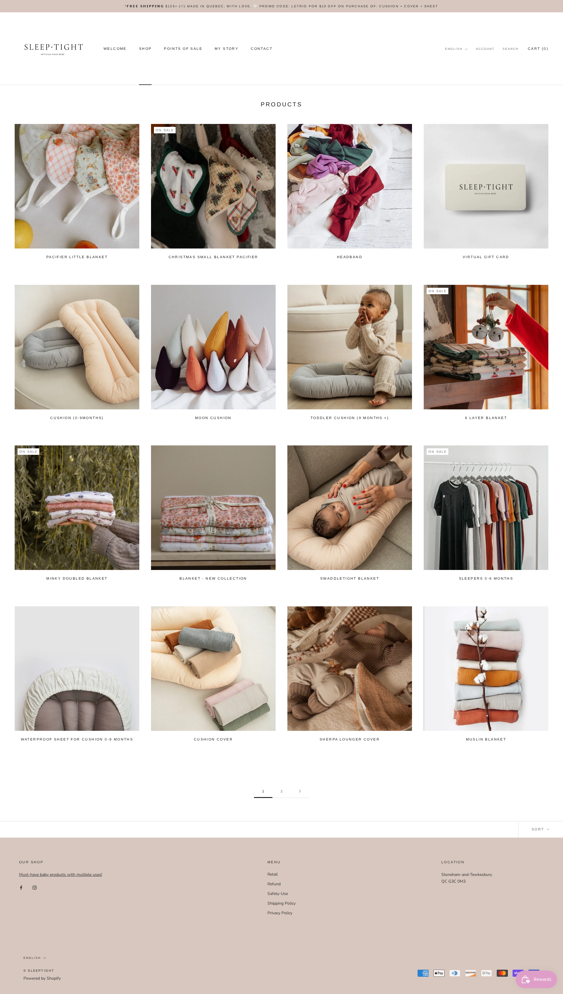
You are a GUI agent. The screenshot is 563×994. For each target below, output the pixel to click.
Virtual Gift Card (486, 257)
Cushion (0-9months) (77, 418)
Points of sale (183, 49)
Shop (145, 49)
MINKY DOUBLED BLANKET (76, 578)
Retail (272, 874)
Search (510, 48)
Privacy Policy (279, 913)
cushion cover (213, 739)
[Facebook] (21, 887)
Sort (539, 829)
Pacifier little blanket (77, 257)
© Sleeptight (38, 970)
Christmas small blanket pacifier (213, 257)
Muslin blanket (486, 739)
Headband (349, 257)
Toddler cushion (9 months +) (350, 418)
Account (485, 48)
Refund (274, 884)
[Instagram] (35, 887)
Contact (261, 49)
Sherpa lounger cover (350, 739)
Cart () (538, 49)
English (453, 48)
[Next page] (300, 791)
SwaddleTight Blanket (349, 578)
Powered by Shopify (42, 978)
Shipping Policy (281, 903)
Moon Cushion (213, 418)
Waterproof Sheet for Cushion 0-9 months (77, 739)
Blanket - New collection (213, 578)
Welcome (115, 49)
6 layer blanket (486, 418)
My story (226, 49)
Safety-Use (277, 893)
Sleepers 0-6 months (486, 578)
